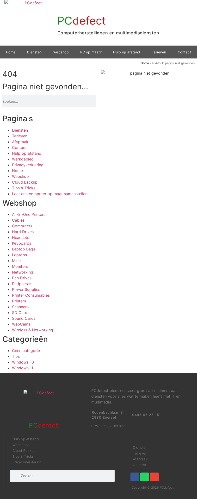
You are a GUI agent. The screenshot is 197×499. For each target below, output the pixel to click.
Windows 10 (23, 362)
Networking (22, 272)
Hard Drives (23, 231)
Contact (184, 52)
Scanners (20, 306)
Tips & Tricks (23, 188)
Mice (16, 260)
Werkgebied (23, 159)
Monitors (20, 266)
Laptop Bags (23, 249)
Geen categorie (26, 350)
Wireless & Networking (32, 329)
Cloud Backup (24, 182)
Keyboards (21, 243)
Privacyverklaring (27, 164)
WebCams (21, 324)
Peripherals (22, 283)
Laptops (19, 254)
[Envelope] (154, 477)
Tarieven (159, 52)
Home (11, 52)
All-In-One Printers (28, 214)
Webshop (61, 52)
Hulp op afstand (126, 52)
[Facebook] (134, 477)
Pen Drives (21, 277)
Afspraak (20, 141)
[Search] (94, 101)
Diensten (34, 52)
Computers (22, 226)
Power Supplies (26, 289)
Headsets (20, 237)
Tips (16, 356)
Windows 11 (22, 367)
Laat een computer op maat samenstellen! (50, 193)
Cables (18, 220)
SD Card (19, 312)
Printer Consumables (31, 295)
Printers (19, 301)
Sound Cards (24, 318)
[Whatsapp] (144, 477)
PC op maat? (91, 52)
